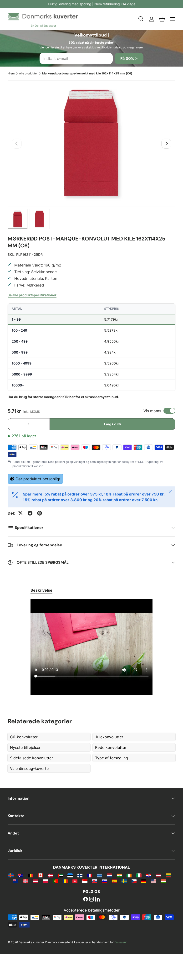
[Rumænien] (65, 881)
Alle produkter (28, 73)
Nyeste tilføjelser (25, 747)
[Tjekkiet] (134, 881)
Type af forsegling (111, 758)
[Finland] (79, 875)
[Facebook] (85, 899)
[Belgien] (30, 875)
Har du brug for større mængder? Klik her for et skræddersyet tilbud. (63, 397)
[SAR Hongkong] (74, 881)
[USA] (153, 881)
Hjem (11, 73)
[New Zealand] (15, 881)
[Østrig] (35, 881)
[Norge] (25, 881)
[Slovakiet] (94, 881)
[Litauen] (168, 875)
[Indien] (119, 875)
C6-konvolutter (24, 737)
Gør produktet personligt (38, 478)
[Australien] (20, 875)
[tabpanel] (91, 647)
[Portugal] (55, 881)
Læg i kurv (112, 424)
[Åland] (10, 875)
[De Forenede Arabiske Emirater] (60, 875)
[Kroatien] (148, 875)
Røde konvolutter (110, 747)
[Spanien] (114, 881)
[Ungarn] (163, 881)
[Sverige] (124, 881)
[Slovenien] (104, 881)
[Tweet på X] (20, 513)
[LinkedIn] (97, 899)
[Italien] (138, 875)
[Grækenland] (99, 875)
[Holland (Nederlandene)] (109, 875)
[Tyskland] (143, 881)
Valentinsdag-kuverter (30, 768)
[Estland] (69, 875)
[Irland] (129, 875)
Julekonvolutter (109, 737)
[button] (162, 19)
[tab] (41, 590)
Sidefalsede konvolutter (31, 758)
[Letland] (158, 875)
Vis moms (152, 410)
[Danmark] (50, 875)
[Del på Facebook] (30, 513)
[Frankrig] (89, 875)
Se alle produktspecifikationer (32, 295)
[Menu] (172, 19)
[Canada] (40, 875)
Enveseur (120, 942)
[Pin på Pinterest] (39, 513)
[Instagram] (91, 899)
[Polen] (45, 881)
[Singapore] (84, 881)
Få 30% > (129, 58)
